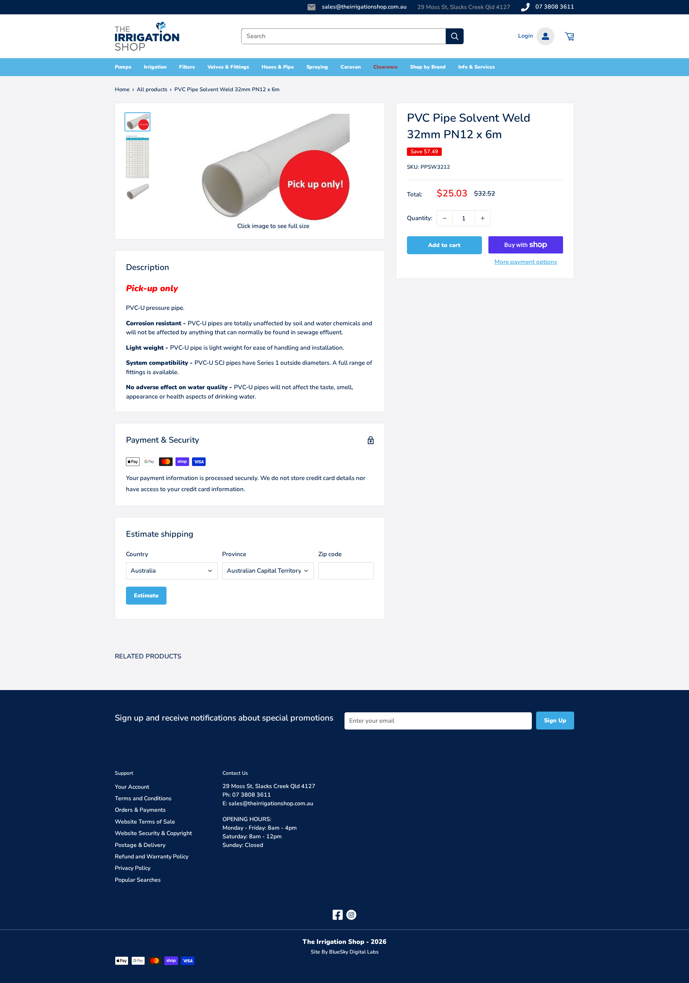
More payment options (526, 262)
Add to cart (444, 245)
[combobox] (343, 36)
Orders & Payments (140, 810)
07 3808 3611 (554, 7)
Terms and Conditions (143, 798)
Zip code (330, 554)
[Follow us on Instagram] (351, 914)
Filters (187, 67)
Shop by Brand (428, 67)
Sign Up (555, 721)
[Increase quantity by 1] (482, 218)
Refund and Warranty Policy (151, 857)
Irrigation (155, 67)
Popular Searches (138, 880)
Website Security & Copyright (153, 833)
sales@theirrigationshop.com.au (364, 7)
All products (152, 89)
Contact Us (235, 773)
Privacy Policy (132, 868)
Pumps (123, 67)
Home (122, 89)
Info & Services (476, 67)
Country (137, 554)
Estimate (146, 596)
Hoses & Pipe (278, 67)
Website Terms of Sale (145, 822)
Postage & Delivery (140, 845)
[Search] (455, 36)
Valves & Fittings (228, 67)
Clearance (385, 67)
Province (234, 554)
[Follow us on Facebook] (338, 914)
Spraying (317, 67)
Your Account (132, 787)
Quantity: (419, 218)
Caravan (351, 67)
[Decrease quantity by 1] (444, 218)
